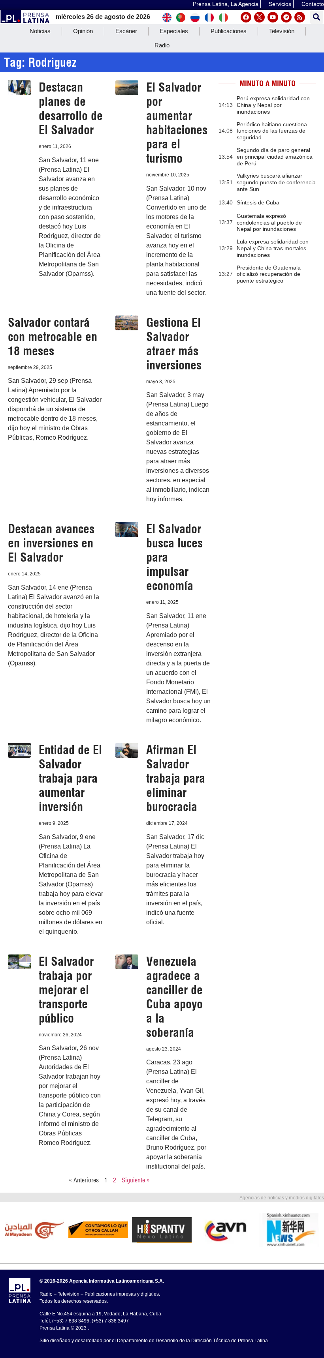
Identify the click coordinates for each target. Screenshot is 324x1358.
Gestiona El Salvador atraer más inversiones (174, 344)
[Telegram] (286, 17)
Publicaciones (229, 31)
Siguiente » (136, 1180)
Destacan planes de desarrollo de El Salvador (71, 108)
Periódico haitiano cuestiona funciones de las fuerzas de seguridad (272, 131)
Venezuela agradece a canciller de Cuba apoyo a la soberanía (174, 997)
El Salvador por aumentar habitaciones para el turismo (176, 123)
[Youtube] (272, 17)
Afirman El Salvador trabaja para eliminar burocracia (175, 778)
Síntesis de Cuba (258, 202)
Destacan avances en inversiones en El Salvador (51, 543)
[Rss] (299, 17)
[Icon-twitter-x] (259, 17)
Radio (162, 45)
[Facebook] (246, 17)
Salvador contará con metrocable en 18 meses (52, 336)
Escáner (126, 31)
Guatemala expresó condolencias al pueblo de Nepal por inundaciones (269, 222)
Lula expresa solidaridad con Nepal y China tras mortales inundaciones (273, 248)
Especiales (174, 31)
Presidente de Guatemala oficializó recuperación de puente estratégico (269, 274)
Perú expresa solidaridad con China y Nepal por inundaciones (273, 105)
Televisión (281, 31)
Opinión (83, 31)
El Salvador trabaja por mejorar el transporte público (66, 990)
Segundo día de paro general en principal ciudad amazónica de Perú (275, 157)
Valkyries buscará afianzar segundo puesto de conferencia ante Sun (276, 182)
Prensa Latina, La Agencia (225, 4)
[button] (316, 17)
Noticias (40, 31)
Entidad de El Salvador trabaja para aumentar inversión (70, 778)
